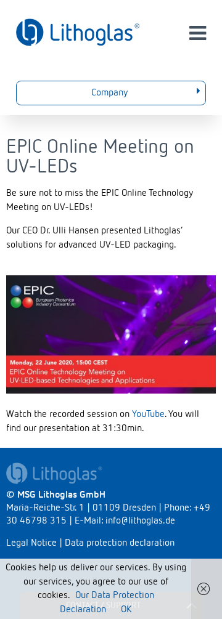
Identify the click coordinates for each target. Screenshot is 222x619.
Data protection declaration (120, 543)
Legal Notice (31, 543)
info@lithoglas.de (140, 521)
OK (126, 610)
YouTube (148, 414)
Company (109, 93)
